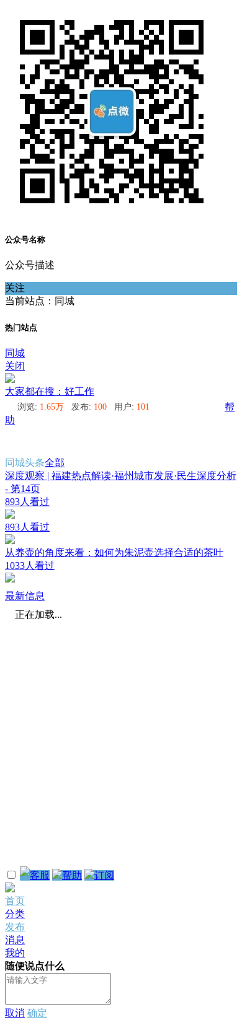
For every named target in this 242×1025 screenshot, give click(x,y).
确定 (37, 1013)
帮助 (72, 875)
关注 (15, 288)
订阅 (104, 875)
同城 (15, 353)
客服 (40, 875)
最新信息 (25, 596)
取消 (15, 1013)
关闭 (15, 366)
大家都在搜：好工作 (49, 391)
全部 (55, 462)
